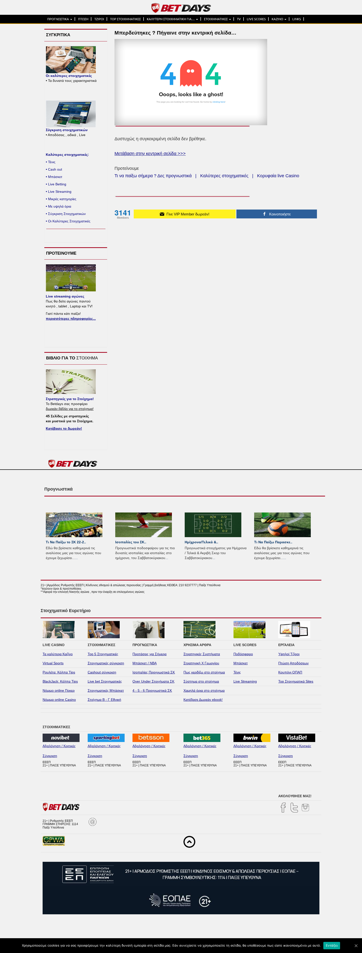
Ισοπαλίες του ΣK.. (130, 542)
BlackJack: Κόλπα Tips (60, 681)
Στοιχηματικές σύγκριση (106, 663)
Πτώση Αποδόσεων (293, 663)
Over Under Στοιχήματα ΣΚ (153, 681)
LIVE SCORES (256, 19)
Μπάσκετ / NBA (144, 663)
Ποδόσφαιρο (243, 654)
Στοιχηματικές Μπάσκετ (106, 690)
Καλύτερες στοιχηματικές (224, 175)
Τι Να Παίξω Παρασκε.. (273, 542)
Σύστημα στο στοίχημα (201, 681)
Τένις (237, 672)
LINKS (296, 19)
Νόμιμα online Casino (59, 700)
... (76, 558)
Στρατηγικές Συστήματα (201, 654)
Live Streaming (245, 681)
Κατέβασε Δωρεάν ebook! (203, 700)
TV (239, 19)
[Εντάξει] (355, 945)
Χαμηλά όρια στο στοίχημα (204, 690)
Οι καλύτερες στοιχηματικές (69, 76)
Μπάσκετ (240, 663)
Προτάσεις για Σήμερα (149, 654)
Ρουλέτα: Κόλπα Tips (59, 672)
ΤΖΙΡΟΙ (99, 19)
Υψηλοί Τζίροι (288, 654)
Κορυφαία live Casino (278, 175)
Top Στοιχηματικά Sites (295, 681)
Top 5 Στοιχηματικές (103, 654)
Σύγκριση (50, 756)
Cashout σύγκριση (102, 672)
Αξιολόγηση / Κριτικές (59, 746)
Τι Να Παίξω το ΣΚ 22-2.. (66, 542)
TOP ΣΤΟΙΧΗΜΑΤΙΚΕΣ (125, 19)
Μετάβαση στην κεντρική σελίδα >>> (150, 153)
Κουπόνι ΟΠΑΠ (290, 672)
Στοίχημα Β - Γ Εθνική (104, 700)
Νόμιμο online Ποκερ (59, 690)
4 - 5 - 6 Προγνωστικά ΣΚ (152, 690)
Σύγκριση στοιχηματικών (67, 130)
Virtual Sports (53, 663)
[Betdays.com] (181, 8)
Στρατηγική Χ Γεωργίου (201, 663)
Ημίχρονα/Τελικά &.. (201, 542)
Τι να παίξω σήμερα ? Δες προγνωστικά (153, 175)
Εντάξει (332, 945)
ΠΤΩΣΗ (83, 19)
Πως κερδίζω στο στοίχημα (204, 672)
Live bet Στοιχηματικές (105, 681)
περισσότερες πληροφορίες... (71, 318)
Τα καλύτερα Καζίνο (58, 654)
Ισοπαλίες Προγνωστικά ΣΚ (153, 672)
